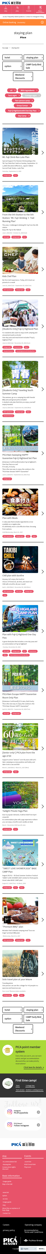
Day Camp (22, 115)
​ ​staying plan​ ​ (32, 57)
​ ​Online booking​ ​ (14, 22)
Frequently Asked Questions (16, 16)
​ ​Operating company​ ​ (33, 1224)
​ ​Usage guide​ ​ (7, 1181)
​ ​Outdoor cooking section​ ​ (34, 1090)
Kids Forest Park (30, 1164)
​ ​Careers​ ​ (6, 1224)
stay (4, 1156)
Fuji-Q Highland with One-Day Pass (22, 110)
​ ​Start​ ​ (18, 1085)
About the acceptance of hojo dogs (11, 1209)
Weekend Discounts (20, 76)
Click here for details (33, 1067)
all (11, 90)
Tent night (12, 95)
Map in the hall (7, 1184)
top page (5, 48)
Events (27, 1156)
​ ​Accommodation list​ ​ (9, 1161)
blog (42, 16)
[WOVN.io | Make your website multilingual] (41, 1248)
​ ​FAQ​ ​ (4, 1205)
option (8, 66)
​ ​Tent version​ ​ (20, 1090)
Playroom (27, 1167)
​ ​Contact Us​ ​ (29, 16)
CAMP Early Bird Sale (33, 66)
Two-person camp (22, 100)
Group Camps (22, 105)
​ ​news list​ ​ (5, 1192)
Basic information (11, 1175)
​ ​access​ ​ (4, 16)
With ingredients (27, 90)
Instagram (36, 16)
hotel (7, 57)
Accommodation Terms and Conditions (33, 1231)
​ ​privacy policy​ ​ (8, 1230)
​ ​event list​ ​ (27, 1161)
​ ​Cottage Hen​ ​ (30, 1085)
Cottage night (31, 95)
